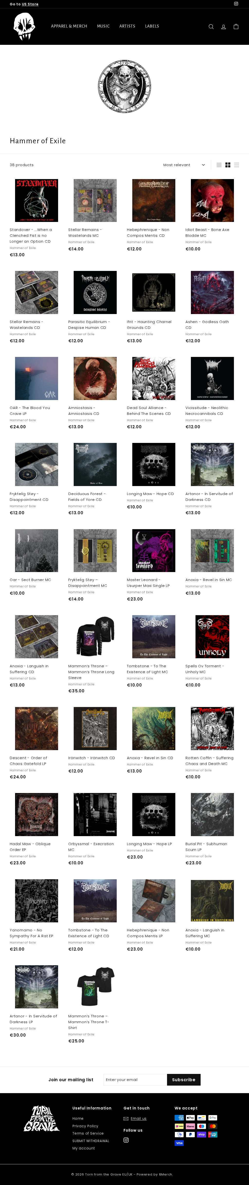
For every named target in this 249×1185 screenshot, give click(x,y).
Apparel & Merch (69, 26)
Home (78, 1118)
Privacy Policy (85, 1126)
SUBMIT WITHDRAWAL (90, 1140)
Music (103, 26)
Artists (127, 26)
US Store (30, 4)
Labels (152, 26)
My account (83, 1148)
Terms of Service (88, 1133)
